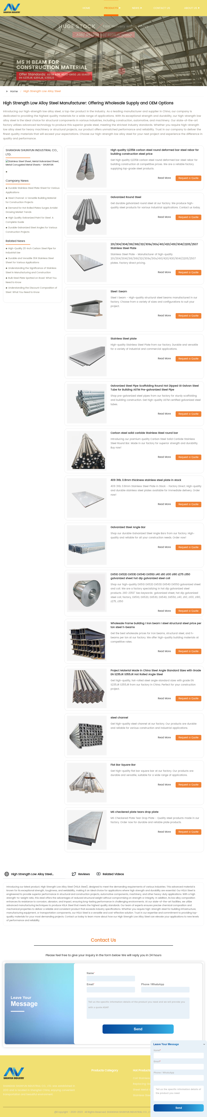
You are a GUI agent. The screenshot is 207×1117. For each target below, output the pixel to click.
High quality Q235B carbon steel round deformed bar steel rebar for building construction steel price (155, 152)
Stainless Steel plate (124, 339)
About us (190, 8)
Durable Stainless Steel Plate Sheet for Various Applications (33, 190)
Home (86, 8)
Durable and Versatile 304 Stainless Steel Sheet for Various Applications (30, 260)
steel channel (119, 718)
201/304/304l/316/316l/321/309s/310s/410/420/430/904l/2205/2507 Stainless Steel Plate (154, 246)
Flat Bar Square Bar (123, 765)
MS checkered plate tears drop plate (134, 812)
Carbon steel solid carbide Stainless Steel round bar (144, 433)
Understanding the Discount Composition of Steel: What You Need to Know (31, 290)
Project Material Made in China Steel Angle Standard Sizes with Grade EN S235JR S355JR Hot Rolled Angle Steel (156, 672)
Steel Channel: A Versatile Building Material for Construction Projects (31, 200)
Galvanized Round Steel (126, 197)
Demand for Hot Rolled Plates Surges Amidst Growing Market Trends (32, 210)
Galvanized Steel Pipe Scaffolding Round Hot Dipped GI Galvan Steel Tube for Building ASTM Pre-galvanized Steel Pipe (155, 388)
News (135, 8)
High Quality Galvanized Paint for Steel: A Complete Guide (30, 220)
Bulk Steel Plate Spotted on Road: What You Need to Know (31, 280)
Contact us (161, 8)
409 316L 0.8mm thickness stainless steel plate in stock (146, 480)
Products (111, 8)
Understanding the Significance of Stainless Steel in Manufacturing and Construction (31, 270)
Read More (164, 178)
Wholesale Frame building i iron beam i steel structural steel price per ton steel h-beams (156, 625)
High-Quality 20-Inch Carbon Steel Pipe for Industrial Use (31, 251)
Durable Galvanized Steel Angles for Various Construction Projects (31, 230)
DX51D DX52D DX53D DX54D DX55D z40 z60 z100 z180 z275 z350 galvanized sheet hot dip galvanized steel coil (150, 576)
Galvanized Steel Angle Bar (128, 527)
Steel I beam (119, 291)
